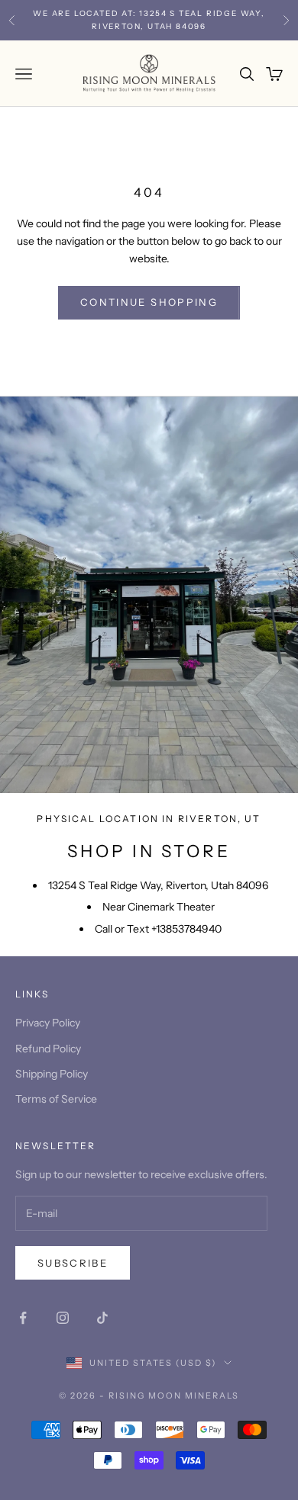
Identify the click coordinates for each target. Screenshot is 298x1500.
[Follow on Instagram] (62, 1317)
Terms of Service (56, 1099)
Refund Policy (48, 1048)
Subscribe (72, 1263)
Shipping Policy (51, 1074)
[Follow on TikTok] (102, 1317)
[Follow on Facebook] (23, 1317)
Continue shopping (149, 302)
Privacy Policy (47, 1022)
